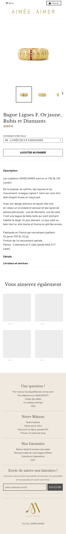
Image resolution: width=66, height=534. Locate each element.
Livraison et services (15, 263)
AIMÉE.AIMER (37, 523)
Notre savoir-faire (33, 425)
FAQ (33, 406)
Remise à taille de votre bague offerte (33, 452)
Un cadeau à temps (33, 402)
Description (10, 170)
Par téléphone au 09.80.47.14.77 (33, 395)
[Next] (62, 93)
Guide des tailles (33, 399)
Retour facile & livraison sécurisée (33, 449)
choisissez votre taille (14, 136)
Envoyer (55, 487)
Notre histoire (33, 422)
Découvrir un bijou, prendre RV (33, 429)
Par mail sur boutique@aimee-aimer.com (33, 391)
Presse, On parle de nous (33, 433)
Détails (7, 256)
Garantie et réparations (33, 456)
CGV (33, 460)
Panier (55, 3)
